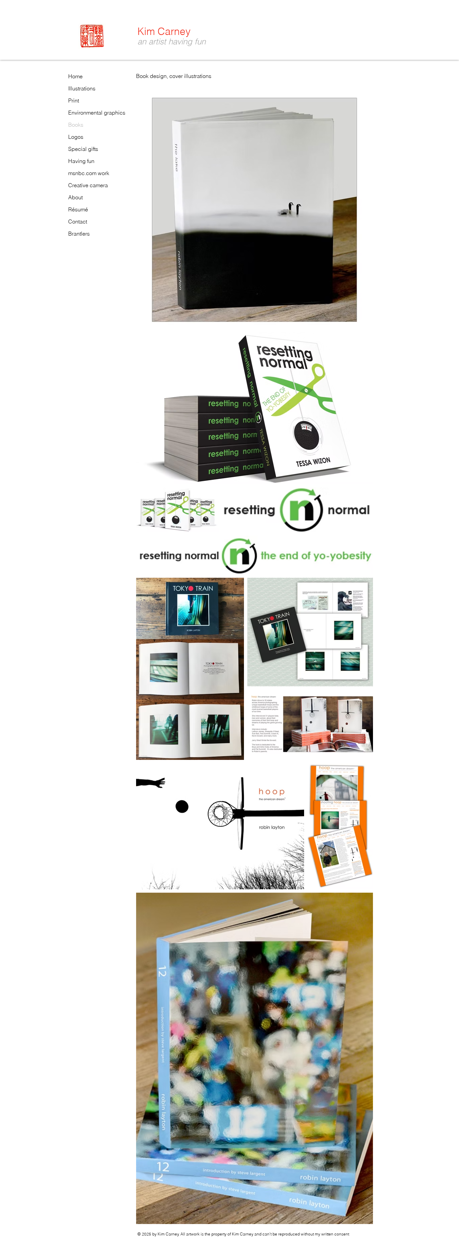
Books (75, 124)
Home (75, 76)
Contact (77, 221)
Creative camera (88, 185)
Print (73, 100)
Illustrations (81, 88)
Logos (75, 136)
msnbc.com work (88, 173)
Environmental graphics (96, 112)
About (75, 197)
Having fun (81, 161)
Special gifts (83, 149)
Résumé (78, 209)
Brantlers (79, 233)
